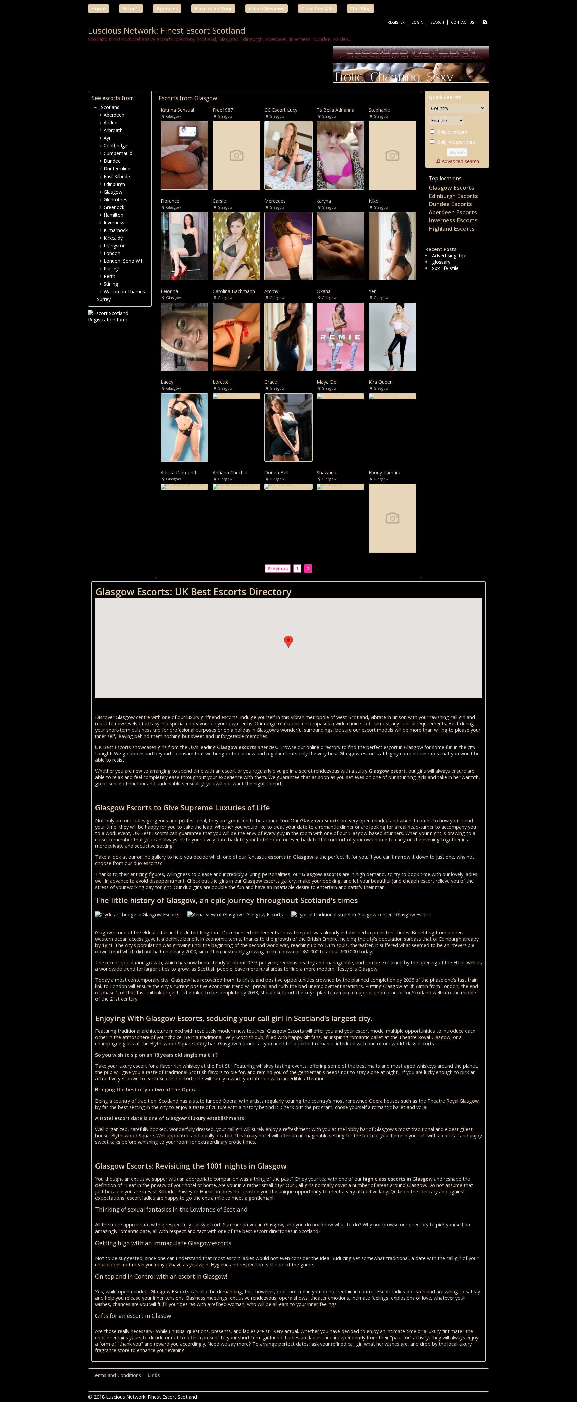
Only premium (451, 132)
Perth (109, 276)
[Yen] (392, 337)
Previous (278, 568)
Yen (373, 291)
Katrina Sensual (177, 110)
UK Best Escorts (113, 747)
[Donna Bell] (288, 486)
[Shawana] (340, 486)
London (112, 253)
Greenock (114, 207)
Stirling (111, 284)
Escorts (131, 8)
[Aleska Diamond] (184, 486)
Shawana (326, 472)
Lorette (221, 382)
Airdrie (110, 122)
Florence (170, 201)
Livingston (115, 245)
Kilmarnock (116, 230)
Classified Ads (317, 8)
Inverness (114, 222)
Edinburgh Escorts (453, 196)
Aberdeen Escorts (453, 212)
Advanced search (460, 161)
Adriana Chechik (230, 472)
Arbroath (113, 130)
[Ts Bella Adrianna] (340, 155)
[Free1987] (236, 155)
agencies (267, 747)
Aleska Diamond (178, 472)
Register (396, 22)
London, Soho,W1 (123, 261)
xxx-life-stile (445, 268)
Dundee (112, 161)
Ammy (271, 291)
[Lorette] (236, 396)
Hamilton (113, 215)
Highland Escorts (452, 228)
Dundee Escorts (450, 204)
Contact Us (462, 22)
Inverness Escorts (453, 220)
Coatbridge (115, 145)
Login (417, 22)
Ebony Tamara (384, 472)
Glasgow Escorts (451, 187)
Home (98, 8)
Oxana (324, 291)
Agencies (167, 8)
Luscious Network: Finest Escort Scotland (166, 30)
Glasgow (113, 192)
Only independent (455, 142)
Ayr (107, 138)
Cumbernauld (118, 153)
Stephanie (379, 110)
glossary (441, 262)
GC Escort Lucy (280, 110)
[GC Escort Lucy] (288, 155)
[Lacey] (184, 427)
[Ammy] (288, 337)
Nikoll (375, 201)
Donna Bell (276, 472)
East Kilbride (117, 176)
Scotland (110, 107)
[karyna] (340, 246)
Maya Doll (328, 382)
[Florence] (184, 246)
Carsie (219, 201)
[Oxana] (340, 337)
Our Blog (360, 8)
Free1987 (223, 110)
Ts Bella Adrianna (335, 110)
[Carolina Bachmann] (236, 337)
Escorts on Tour (213, 8)
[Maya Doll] (340, 396)
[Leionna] (184, 337)
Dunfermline (117, 168)
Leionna (169, 291)
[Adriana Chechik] (236, 486)
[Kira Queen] (392, 396)
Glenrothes (115, 199)
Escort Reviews (266, 8)
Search (437, 22)
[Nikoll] (392, 246)
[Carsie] (236, 246)
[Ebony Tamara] (392, 518)
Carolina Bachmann (234, 291)
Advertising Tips (450, 255)
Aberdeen (114, 115)
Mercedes (275, 201)
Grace (270, 382)
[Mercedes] (288, 246)
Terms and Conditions (116, 1375)
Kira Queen (381, 382)
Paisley (111, 268)
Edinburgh (114, 184)
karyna (324, 201)
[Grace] (288, 427)
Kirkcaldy (113, 238)
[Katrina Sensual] (184, 155)
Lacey (167, 382)
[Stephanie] (392, 155)
